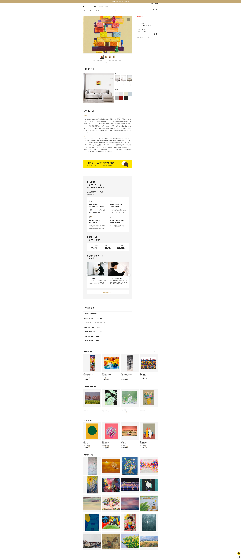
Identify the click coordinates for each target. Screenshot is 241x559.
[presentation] (116, 85)
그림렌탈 (95, 6)
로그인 (152, 3)
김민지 (142, 23)
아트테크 (101, 6)
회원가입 (156, 3)
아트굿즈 (106, 6)
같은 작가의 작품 (87, 352)
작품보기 (85, 10)
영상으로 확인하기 (107, 292)
